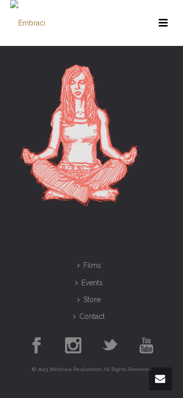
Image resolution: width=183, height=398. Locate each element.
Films (92, 265)
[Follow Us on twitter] (110, 346)
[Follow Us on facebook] (36, 346)
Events (92, 283)
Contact (92, 316)
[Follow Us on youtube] (146, 346)
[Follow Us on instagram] (73, 346)
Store (92, 299)
